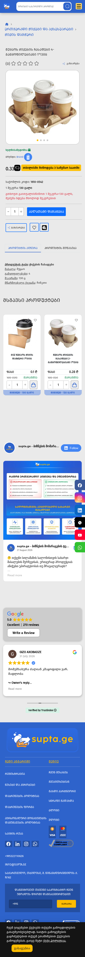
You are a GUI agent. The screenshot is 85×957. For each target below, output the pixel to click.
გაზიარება (18, 227)
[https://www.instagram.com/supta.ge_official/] (80, 497)
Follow (74, 448)
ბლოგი (54, 810)
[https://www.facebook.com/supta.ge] (80, 485)
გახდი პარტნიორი (62, 791)
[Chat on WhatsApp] (80, 547)
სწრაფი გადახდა (61, 801)
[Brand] (28, 156)
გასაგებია (22, 948)
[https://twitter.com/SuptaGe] (80, 522)
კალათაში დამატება (46, 212)
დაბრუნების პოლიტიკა (22, 796)
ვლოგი (54, 820)
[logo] (6, 5)
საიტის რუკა (14, 833)
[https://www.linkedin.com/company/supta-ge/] (80, 510)
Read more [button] (15, 689)
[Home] (42, 739)
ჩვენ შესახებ (58, 772)
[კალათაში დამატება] (33, 385)
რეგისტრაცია (15, 774)
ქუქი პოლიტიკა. (54, 940)
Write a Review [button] (23, 633)
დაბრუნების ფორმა (19, 807)
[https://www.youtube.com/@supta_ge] (80, 535)
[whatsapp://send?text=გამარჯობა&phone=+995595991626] (35, 843)
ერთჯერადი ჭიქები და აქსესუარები (39, 29)
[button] (68, 99)
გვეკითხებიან (59, 782)
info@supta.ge (15, 864)
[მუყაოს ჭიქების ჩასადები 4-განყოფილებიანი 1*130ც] (42, 107)
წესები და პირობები (20, 785)
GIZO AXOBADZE (30, 652)
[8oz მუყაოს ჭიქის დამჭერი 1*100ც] (22, 333)
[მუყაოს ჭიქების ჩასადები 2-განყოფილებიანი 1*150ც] (63, 333)
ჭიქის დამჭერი (19, 34)
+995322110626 (14, 856)
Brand (20, 156)
